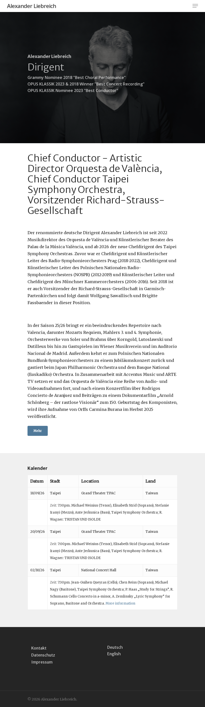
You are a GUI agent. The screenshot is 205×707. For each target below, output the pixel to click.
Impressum (41, 662)
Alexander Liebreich (31, 5)
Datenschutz (43, 655)
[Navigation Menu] (195, 5)
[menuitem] (115, 647)
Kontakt (38, 648)
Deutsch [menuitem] (115, 647)
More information (120, 603)
